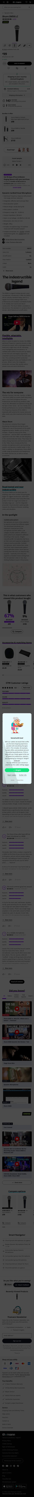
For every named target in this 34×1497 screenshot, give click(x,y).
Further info (22, 775)
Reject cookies (12, 775)
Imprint (13, 780)
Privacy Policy (20, 780)
